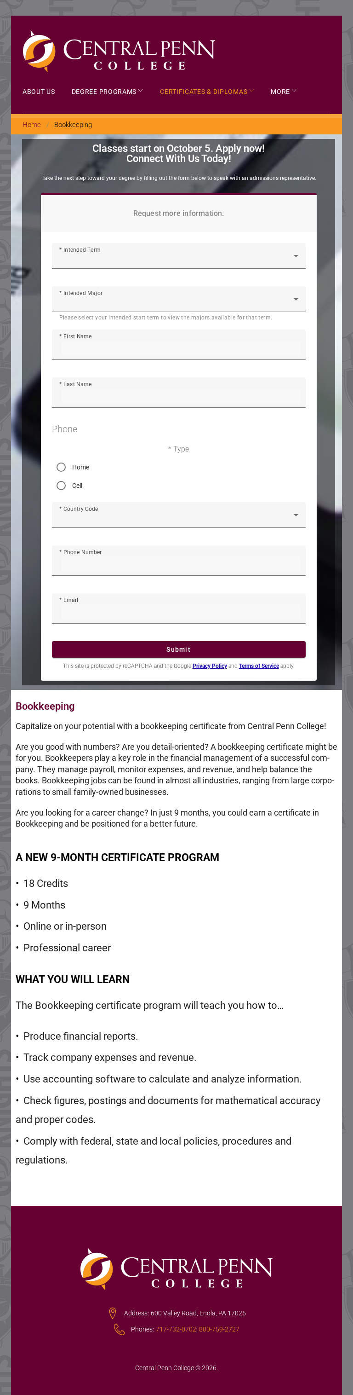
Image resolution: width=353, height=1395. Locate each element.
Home (32, 125)
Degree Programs (104, 92)
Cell (77, 485)
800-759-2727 (219, 1329)
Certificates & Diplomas (203, 92)
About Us (39, 92)
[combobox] (178, 259)
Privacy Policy (210, 666)
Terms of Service (259, 666)
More (280, 92)
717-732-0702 (176, 1329)
